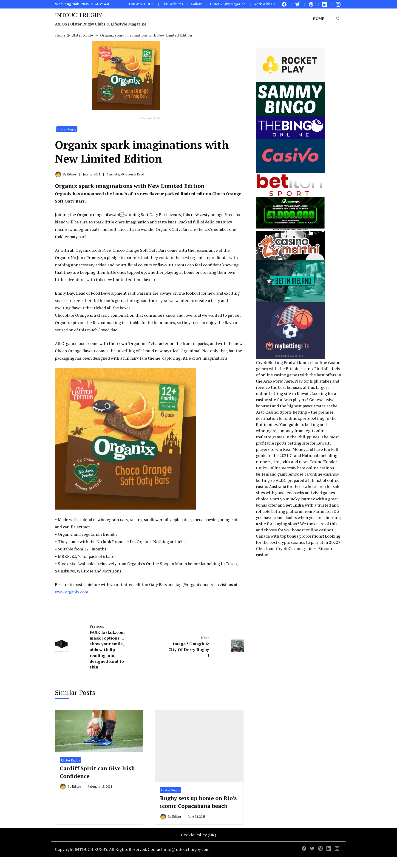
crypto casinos (291, 542)
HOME (318, 18)
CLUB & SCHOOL (140, 4)
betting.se (265, 480)
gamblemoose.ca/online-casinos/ (308, 474)
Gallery (196, 4)
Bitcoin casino (299, 368)
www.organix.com (71, 592)
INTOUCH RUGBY (78, 15)
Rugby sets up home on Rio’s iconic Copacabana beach (198, 801)
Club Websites (172, 4)
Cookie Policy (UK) (198, 834)
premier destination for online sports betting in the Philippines (296, 418)
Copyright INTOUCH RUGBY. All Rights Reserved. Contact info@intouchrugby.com (132, 849)
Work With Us (264, 4)
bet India (295, 505)
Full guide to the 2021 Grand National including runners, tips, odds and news (297, 455)
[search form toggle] (338, 18)
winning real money (275, 430)
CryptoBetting (269, 362)
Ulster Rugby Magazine (227, 4)
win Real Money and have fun (302, 449)
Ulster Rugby (66, 129)
